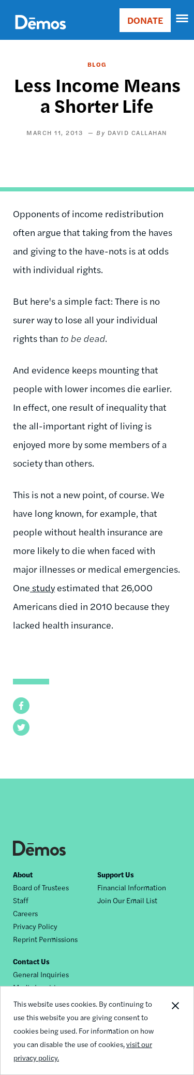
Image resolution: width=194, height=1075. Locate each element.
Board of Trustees (41, 887)
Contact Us (31, 961)
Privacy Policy (35, 926)
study (42, 587)
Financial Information (131, 887)
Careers (25, 913)
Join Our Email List (127, 900)
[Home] (40, 34)
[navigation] (182, 18)
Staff (20, 900)
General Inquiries (41, 974)
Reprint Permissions (45, 939)
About (23, 874)
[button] (21, 705)
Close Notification (175, 1030)
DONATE (145, 19)
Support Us (115, 874)
